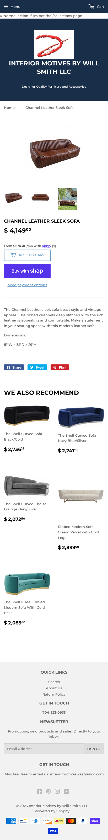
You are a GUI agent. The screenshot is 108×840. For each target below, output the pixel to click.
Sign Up (94, 749)
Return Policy (54, 694)
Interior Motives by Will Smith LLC (58, 806)
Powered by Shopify (52, 811)
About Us (54, 688)
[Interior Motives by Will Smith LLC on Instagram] (57, 792)
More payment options (27, 285)
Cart (100, 6)
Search (54, 682)
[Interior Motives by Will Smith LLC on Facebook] (39, 792)
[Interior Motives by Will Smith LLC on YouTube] (66, 792)
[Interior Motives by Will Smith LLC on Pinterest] (48, 792)
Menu (15, 6)
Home (9, 107)
